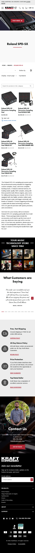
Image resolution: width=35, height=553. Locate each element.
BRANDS (9, 65)
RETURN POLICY (14, 354)
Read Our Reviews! (15, 387)
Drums (3, 498)
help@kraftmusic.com (17, 441)
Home (4, 65)
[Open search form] (19, 8)
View (12, 102)
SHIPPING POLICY (15, 338)
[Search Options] (30, 86)
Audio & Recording (6, 500)
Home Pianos (5, 491)
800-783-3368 (17, 439)
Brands (3, 502)
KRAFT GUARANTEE (15, 373)
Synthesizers (5, 496)
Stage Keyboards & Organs (9, 494)
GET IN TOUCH (17, 447)
